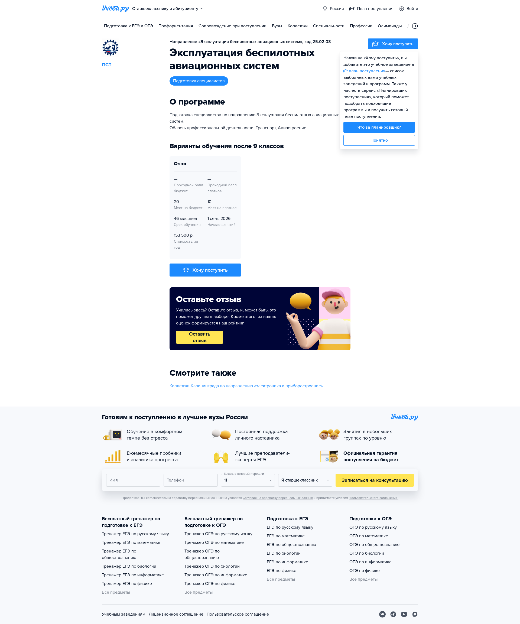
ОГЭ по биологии (366, 553)
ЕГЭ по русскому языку (290, 527)
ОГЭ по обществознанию (374, 544)
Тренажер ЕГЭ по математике (131, 542)
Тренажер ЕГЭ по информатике (133, 575)
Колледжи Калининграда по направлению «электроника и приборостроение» (246, 386)
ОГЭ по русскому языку (373, 527)
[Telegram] (393, 614)
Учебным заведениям (123, 614)
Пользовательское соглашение (238, 614)
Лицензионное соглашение (176, 614)
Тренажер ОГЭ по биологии (212, 566)
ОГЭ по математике (368, 536)
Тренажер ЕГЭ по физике (127, 583)
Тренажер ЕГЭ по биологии (129, 566)
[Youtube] (404, 614)
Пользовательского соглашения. (373, 498)
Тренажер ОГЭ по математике (214, 542)
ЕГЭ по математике (286, 536)
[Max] (415, 614)
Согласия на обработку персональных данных (278, 498)
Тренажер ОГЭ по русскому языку (218, 534)
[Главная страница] (115, 8)
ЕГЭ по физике (281, 570)
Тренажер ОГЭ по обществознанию (202, 554)
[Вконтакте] (382, 614)
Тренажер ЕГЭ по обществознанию (119, 554)
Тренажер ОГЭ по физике (209, 583)
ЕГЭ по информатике (287, 562)
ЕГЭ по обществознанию (291, 544)
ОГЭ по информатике (370, 562)
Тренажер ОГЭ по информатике (215, 575)
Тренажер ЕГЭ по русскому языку (135, 534)
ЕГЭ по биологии (284, 553)
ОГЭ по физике (364, 570)
